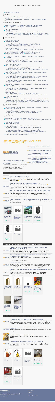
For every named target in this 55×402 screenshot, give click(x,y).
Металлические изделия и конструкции (16, 60)
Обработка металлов (39, 61)
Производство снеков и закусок (29, 78)
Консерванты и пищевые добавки (27, 75)
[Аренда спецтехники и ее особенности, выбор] (6, 336)
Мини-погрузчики (38, 34)
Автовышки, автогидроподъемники (28, 31)
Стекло (45, 94)
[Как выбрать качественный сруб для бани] (6, 264)
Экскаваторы (24, 35)
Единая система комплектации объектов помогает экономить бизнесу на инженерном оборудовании (15, 162)
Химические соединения (12, 96)
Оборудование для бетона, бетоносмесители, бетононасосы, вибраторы (24, 125)
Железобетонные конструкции (14, 129)
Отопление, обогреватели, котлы (13, 121)
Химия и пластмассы (9, 92)
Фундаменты (43, 131)
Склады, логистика (9, 85)
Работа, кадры (29, 16)
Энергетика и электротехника (23, 102)
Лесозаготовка (39, 49)
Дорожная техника (31, 33)
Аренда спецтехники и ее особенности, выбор (22, 335)
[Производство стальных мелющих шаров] (29, 146)
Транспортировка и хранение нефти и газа (38, 69)
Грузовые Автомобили (10, 26)
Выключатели (10, 98)
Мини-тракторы (8, 108)
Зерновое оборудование (12, 111)
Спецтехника (8, 30)
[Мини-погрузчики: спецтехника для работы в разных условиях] (6, 343)
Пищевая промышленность (11, 73)
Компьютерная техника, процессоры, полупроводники (36, 98)
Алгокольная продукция (12, 75)
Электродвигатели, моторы (35, 47)
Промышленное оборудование (41, 84)
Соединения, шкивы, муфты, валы (36, 56)
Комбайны (45, 107)
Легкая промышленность (30, 53)
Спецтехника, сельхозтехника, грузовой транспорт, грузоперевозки (22, 316)
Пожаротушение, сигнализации (12, 122)
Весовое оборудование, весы (12, 40)
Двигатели (7, 47)
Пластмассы (36, 93)
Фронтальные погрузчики (13, 35)
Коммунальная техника (42, 33)
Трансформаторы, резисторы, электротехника (18, 101)
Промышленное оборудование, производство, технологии (20, 173)
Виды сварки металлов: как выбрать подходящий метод (41, 154)
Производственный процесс (30, 82)
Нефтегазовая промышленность (12, 65)
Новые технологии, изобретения (12, 72)
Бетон (8, 127)
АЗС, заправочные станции (13, 67)
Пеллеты (39, 51)
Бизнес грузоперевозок (10, 25)
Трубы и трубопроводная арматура (13, 86)
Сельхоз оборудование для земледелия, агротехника (17, 109)
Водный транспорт (38, 25)
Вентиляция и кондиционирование (29, 118)
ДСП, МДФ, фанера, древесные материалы (24, 49)
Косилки (33, 111)
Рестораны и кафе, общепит (39, 19)
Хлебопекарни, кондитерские (13, 81)
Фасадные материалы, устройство (30, 131)
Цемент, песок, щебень (12, 133)
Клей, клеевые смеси (12, 93)
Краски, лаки (28, 93)
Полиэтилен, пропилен (12, 94)
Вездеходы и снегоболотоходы (25, 25)
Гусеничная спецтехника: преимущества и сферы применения (26, 319)
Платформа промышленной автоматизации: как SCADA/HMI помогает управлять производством (41, 163)
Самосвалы (46, 34)
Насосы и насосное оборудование (13, 64)
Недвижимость (8, 16)
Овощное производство (12, 77)
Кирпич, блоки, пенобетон (29, 129)
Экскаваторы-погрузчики (34, 35)
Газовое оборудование (12, 68)
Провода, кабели (31, 100)
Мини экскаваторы (27, 34)
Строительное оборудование (12, 123)
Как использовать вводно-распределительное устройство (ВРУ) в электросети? (31, 199)
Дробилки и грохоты (35, 44)
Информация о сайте (33, 395)
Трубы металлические (23, 89)
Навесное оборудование (32, 26)
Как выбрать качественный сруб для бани (20, 262)
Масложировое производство (14, 76)
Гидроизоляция (23, 127)
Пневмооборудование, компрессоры (13, 82)
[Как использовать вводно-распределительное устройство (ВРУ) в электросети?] (6, 200)
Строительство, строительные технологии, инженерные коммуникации (23, 244)
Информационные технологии (12, 12)
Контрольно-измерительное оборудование (30, 52)
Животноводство (21, 107)
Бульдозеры (10, 33)
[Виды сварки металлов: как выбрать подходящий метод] (29, 154)
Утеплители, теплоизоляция (13, 131)
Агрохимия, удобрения (10, 107)
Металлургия (8, 57)
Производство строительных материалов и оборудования (18, 84)
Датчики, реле (18, 98)
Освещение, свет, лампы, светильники (16, 100)
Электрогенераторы (9, 102)
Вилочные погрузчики (20, 33)
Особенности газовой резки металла (41, 150)
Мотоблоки (39, 111)
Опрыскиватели (10, 112)
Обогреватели (36, 121)
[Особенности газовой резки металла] (29, 150)
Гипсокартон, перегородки (35, 127)
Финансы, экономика (10, 20)
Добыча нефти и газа (25, 68)
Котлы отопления (27, 121)
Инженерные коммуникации (27, 119)
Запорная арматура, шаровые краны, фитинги (17, 88)
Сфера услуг (8, 18)
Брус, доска (9, 49)
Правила (30, 392)
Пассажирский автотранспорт (12, 27)
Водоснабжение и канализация (12, 119)
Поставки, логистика (19, 16)
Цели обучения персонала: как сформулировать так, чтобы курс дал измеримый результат (41, 158)
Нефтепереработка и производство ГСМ (16, 69)
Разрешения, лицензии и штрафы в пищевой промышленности (21, 80)
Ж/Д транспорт (21, 26)
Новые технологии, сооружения (43, 119)
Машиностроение (9, 55)
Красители (21, 93)
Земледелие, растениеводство (34, 107)
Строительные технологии (11, 134)
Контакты (31, 394)
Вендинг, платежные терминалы (14, 19)
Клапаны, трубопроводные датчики (38, 88)
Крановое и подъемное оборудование (14, 53)
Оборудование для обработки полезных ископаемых (19, 45)
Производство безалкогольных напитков (29, 77)
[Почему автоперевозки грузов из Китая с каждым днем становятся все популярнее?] (6, 328)
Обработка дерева (31, 51)
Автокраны (40, 31)
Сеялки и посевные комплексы (32, 112)
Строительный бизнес (24, 134)
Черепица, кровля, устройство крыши (28, 133)
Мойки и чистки (27, 19)
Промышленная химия (25, 94)
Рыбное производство (43, 80)
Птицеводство (17, 108)
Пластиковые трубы (11, 89)
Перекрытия (40, 129)
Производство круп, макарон (13, 78)
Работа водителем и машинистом (13, 29)
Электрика (7, 97)
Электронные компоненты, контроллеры (40, 101)
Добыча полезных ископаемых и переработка (17, 44)
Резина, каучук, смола (37, 94)
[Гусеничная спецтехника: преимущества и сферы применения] (6, 321)
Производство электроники (43, 100)
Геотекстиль (15, 127)
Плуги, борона (19, 112)
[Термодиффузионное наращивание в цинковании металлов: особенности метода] (6, 193)
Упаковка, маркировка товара (12, 90)
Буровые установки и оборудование (15, 43)
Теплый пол (44, 121)
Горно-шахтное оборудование (33, 43)
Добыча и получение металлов (33, 59)
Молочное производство (29, 76)
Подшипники (16, 56)
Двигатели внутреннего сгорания (19, 47)
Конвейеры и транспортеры (11, 52)
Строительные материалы (11, 126)
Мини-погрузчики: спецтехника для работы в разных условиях (26, 341)
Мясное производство (42, 76)
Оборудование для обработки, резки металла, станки (19, 61)
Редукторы (23, 56)
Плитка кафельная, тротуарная (14, 130)
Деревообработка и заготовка (12, 48)
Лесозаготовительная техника (14, 34)
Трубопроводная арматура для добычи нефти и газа (19, 71)
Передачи (9, 56)
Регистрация (31, 390)
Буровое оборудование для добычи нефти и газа (32, 67)
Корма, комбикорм (24, 111)
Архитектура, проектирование (12, 118)
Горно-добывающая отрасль (11, 41)
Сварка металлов (11, 63)
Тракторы (7, 113)
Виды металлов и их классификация (15, 59)
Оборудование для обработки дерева (16, 51)
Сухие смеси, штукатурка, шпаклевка (32, 130)
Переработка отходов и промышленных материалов (34, 72)
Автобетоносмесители (12, 31)
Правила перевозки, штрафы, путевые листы (31, 27)
